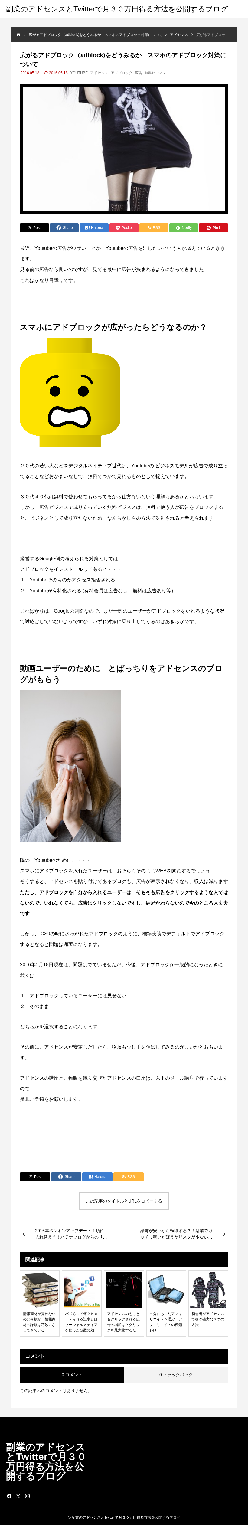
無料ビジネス (155, 73)
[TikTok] (36, 1496)
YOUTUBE (79, 73)
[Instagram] (27, 1496)
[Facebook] (9, 1496)
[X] (18, 1496)
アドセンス (99, 73)
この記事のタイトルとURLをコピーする (124, 1201)
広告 (138, 73)
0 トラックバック (176, 1374)
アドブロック (121, 73)
